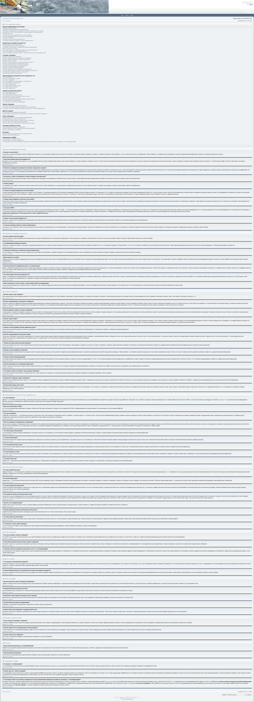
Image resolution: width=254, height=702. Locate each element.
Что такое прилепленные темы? (12, 85)
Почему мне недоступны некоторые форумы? (16, 65)
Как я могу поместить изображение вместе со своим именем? (20, 50)
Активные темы (19, 18)
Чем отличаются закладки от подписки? (14, 127)
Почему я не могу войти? (10, 28)
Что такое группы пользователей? (12, 95)
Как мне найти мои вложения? (11, 135)
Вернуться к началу (8, 156)
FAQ (122, 15)
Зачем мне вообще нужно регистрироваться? (15, 29)
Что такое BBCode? (8, 77)
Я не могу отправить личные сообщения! (14, 105)
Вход (131, 15)
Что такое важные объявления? (12, 82)
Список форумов (6, 20)
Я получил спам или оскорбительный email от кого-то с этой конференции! (24, 108)
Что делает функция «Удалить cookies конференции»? (18, 40)
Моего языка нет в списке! (10, 48)
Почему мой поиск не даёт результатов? (14, 119)
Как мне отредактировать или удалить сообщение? (17, 58)
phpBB (121, 697)
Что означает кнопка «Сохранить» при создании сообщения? (20, 70)
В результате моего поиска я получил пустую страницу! (18, 120)
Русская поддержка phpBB (127, 699)
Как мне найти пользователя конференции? (15, 121)
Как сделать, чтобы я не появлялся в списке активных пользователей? (23, 32)
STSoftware (128, 698)
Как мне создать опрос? (9, 61)
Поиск (126, 15)
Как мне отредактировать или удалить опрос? (16, 63)
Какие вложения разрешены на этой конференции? (17, 133)
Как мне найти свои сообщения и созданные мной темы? (19, 123)
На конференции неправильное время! (14, 46)
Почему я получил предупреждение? (13, 67)
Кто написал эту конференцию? (12, 139)
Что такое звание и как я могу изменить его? (15, 51)
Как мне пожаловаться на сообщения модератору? (17, 69)
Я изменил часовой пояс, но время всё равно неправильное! (20, 47)
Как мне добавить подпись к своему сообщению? (16, 59)
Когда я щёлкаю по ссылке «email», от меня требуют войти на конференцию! (24, 52)
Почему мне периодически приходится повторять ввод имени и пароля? (23, 31)
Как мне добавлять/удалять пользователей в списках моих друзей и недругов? (25, 113)
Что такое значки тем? (9, 88)
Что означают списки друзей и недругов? (14, 112)
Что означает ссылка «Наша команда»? (14, 102)
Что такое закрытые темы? (10, 87)
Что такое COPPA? (8, 38)
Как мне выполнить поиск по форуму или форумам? (17, 117)
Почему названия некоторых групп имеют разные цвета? (19, 99)
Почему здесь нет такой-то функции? (13, 140)
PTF (133, 698)
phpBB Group (54, 666)
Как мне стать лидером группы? (12, 97)
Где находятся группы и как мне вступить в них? (16, 96)
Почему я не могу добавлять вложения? (14, 66)
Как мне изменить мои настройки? (12, 44)
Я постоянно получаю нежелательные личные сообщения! (19, 107)
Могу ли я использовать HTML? (11, 78)
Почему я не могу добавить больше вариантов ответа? (18, 62)
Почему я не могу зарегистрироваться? (14, 39)
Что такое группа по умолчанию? (12, 100)
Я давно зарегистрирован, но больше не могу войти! (17, 36)
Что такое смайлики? (9, 80)
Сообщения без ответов (8, 18)
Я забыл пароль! (7, 33)
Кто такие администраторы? (11, 92)
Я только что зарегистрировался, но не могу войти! (17, 35)
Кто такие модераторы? (9, 93)
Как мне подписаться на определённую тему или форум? (19, 128)
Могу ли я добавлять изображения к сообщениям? (17, 81)
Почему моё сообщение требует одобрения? (15, 72)
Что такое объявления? (9, 84)
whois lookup (109, 681)
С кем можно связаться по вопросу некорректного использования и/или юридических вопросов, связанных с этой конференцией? (39, 141)
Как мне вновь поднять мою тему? (12, 73)
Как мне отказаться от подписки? (12, 129)
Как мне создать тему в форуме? (12, 56)
